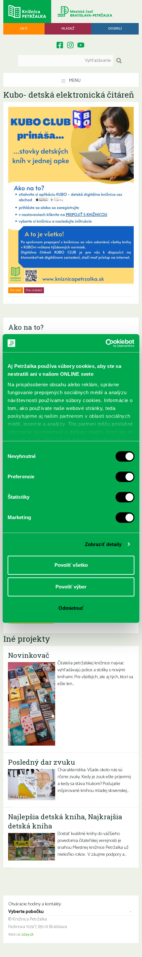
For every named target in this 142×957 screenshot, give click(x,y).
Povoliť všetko (71, 565)
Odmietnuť (71, 608)
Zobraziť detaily (103, 544)
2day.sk (27, 934)
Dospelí (115, 29)
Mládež (67, 29)
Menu (74, 80)
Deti (23, 29)
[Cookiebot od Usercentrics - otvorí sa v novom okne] (105, 343)
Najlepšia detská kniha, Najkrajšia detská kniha (65, 821)
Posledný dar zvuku (41, 762)
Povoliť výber (71, 586)
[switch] (125, 476)
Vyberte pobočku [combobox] (26, 912)
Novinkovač (28, 655)
